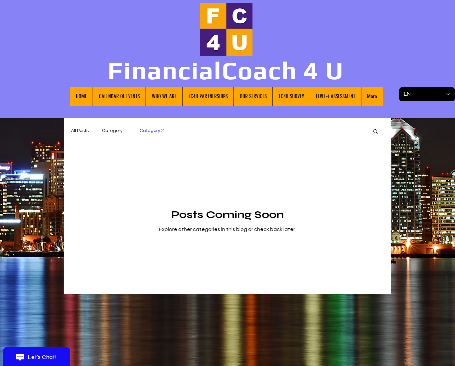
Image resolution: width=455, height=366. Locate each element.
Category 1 (114, 130)
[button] (375, 131)
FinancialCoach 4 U (226, 70)
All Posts (80, 130)
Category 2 (152, 130)
